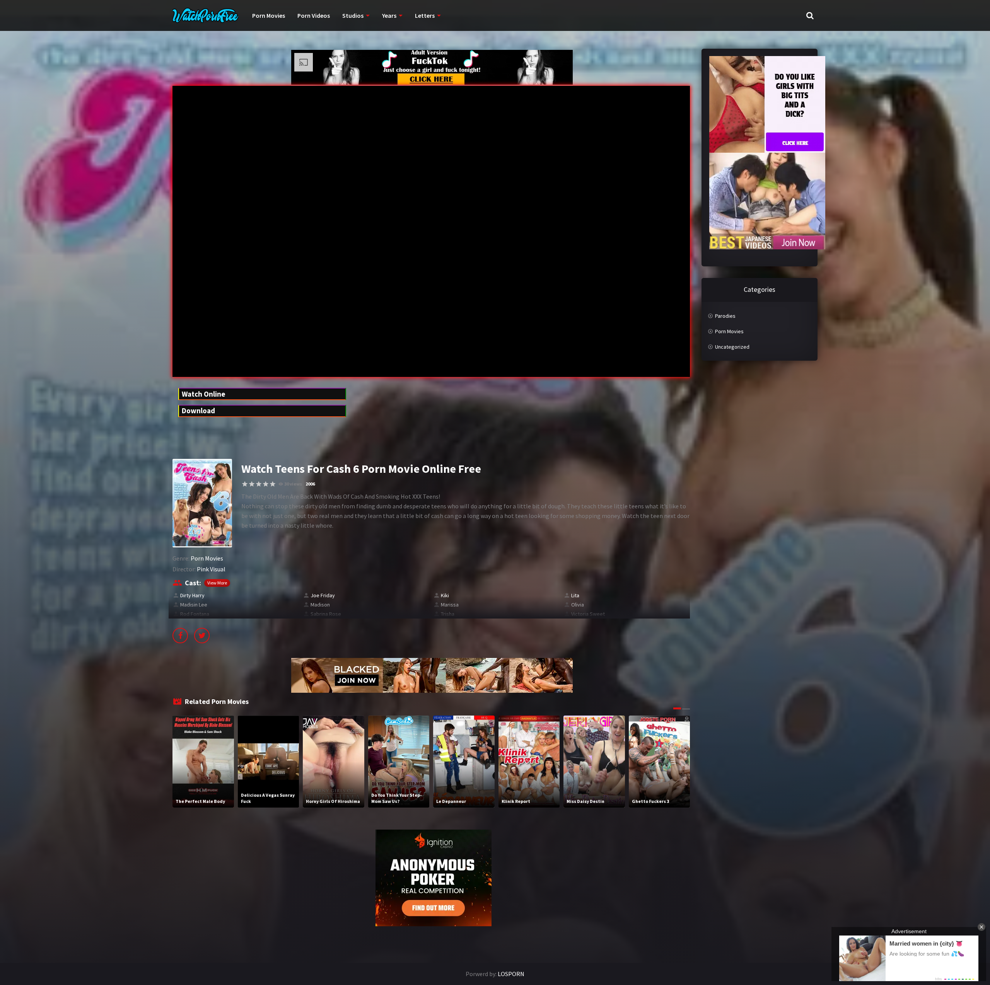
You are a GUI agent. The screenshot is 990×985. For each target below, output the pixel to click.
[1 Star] (244, 484)
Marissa (450, 604)
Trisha (447, 613)
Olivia (577, 604)
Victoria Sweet (588, 613)
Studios (353, 15)
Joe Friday (323, 595)
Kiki (445, 595)
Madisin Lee (193, 604)
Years (389, 15)
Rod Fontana (194, 613)
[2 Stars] (251, 484)
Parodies (725, 315)
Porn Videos (313, 15)
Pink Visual (211, 569)
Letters (425, 15)
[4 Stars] (265, 484)
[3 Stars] (258, 484)
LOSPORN (511, 974)
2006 (310, 484)
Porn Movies (268, 15)
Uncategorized (732, 346)
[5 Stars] (272, 484)
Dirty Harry (192, 595)
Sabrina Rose (326, 613)
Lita (575, 595)
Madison (320, 604)
